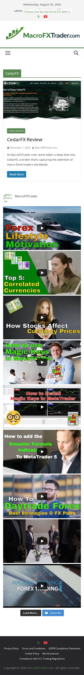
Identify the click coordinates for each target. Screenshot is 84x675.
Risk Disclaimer (50, 653)
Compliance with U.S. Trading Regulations (42, 658)
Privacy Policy (11, 648)
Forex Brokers (16, 130)
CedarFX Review (24, 139)
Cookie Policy (32, 653)
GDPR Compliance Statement (64, 648)
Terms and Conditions (34, 648)
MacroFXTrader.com (46, 147)
